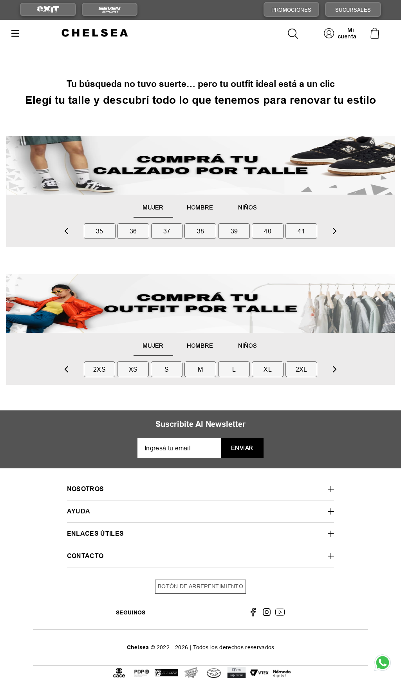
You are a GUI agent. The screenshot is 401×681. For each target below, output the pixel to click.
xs (133, 369)
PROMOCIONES (291, 10)
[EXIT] (48, 9)
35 (99, 231)
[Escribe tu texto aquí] (166, 673)
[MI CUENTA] (341, 33)
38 (200, 231)
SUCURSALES (353, 10)
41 (301, 231)
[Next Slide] (334, 231)
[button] (200, 489)
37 (167, 231)
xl (268, 369)
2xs (99, 369)
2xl (301, 369)
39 (234, 231)
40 (267, 231)
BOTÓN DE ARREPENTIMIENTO (200, 586)
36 (133, 231)
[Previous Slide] (66, 231)
